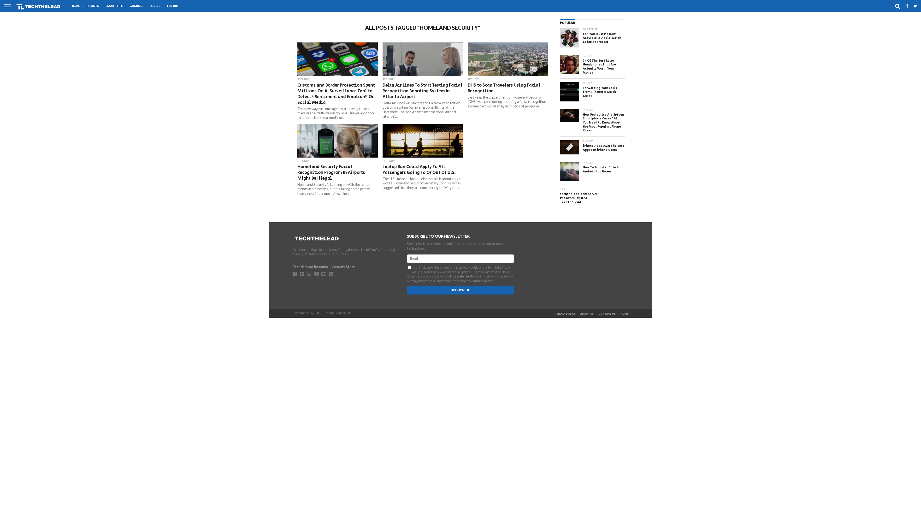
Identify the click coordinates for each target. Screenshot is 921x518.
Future (172, 6)
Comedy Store (343, 267)
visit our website (457, 276)
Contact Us (607, 314)
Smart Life (114, 6)
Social (154, 6)
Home (75, 6)
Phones (93, 6)
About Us (587, 314)
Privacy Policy (565, 314)
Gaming (136, 6)
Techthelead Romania (310, 267)
